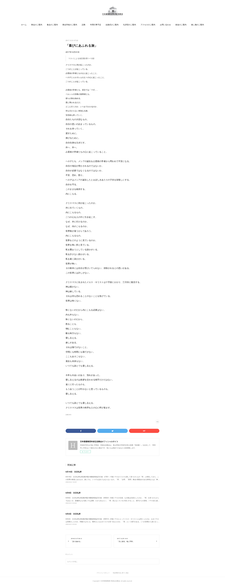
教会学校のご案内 (70, 24)
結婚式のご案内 (112, 24)
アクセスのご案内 (148, 24)
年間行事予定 (95, 24)
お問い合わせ (165, 24)
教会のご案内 (36, 24)
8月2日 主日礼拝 (73, 513)
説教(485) (68, 415)
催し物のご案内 (197, 24)
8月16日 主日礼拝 (74, 471)
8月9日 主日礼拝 (73, 492)
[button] (24, 25)
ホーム (24, 24)
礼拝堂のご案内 (129, 24)
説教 (83, 24)
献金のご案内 (181, 24)
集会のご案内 (52, 24)
